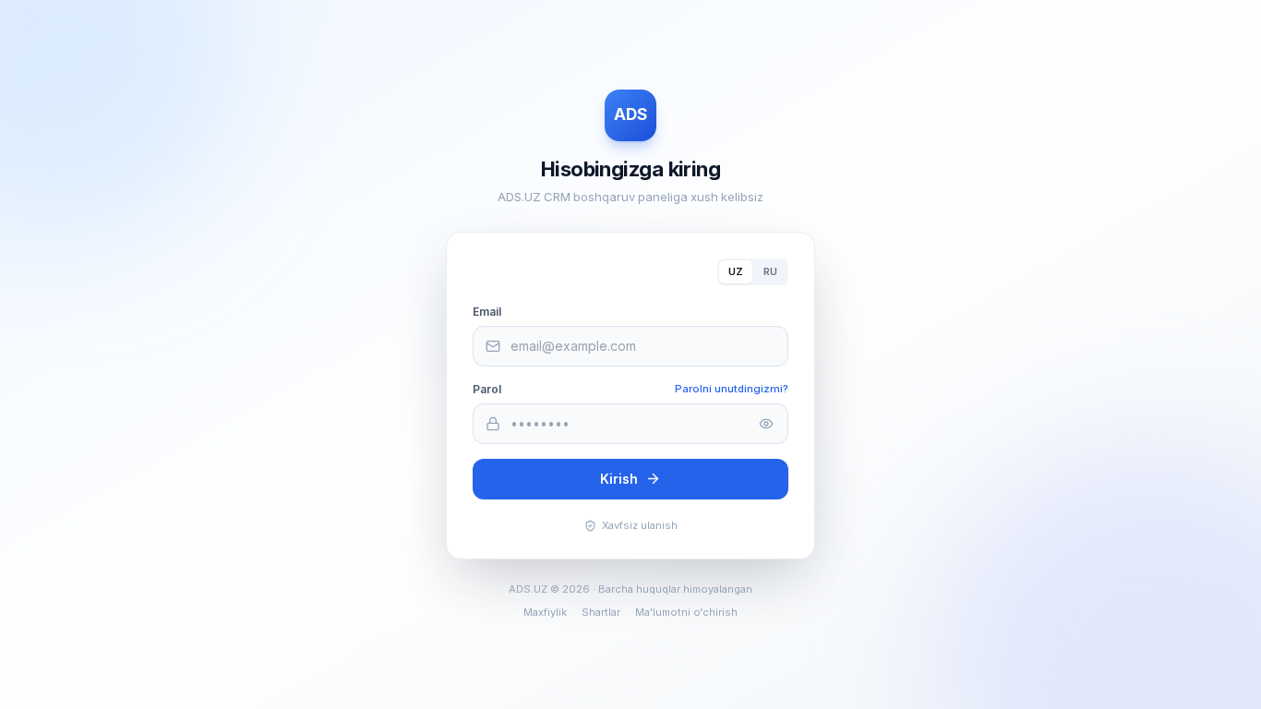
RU (770, 271)
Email (487, 311)
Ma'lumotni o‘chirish (686, 612)
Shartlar (601, 612)
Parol (487, 389)
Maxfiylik (545, 612)
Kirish (619, 479)
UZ (735, 271)
